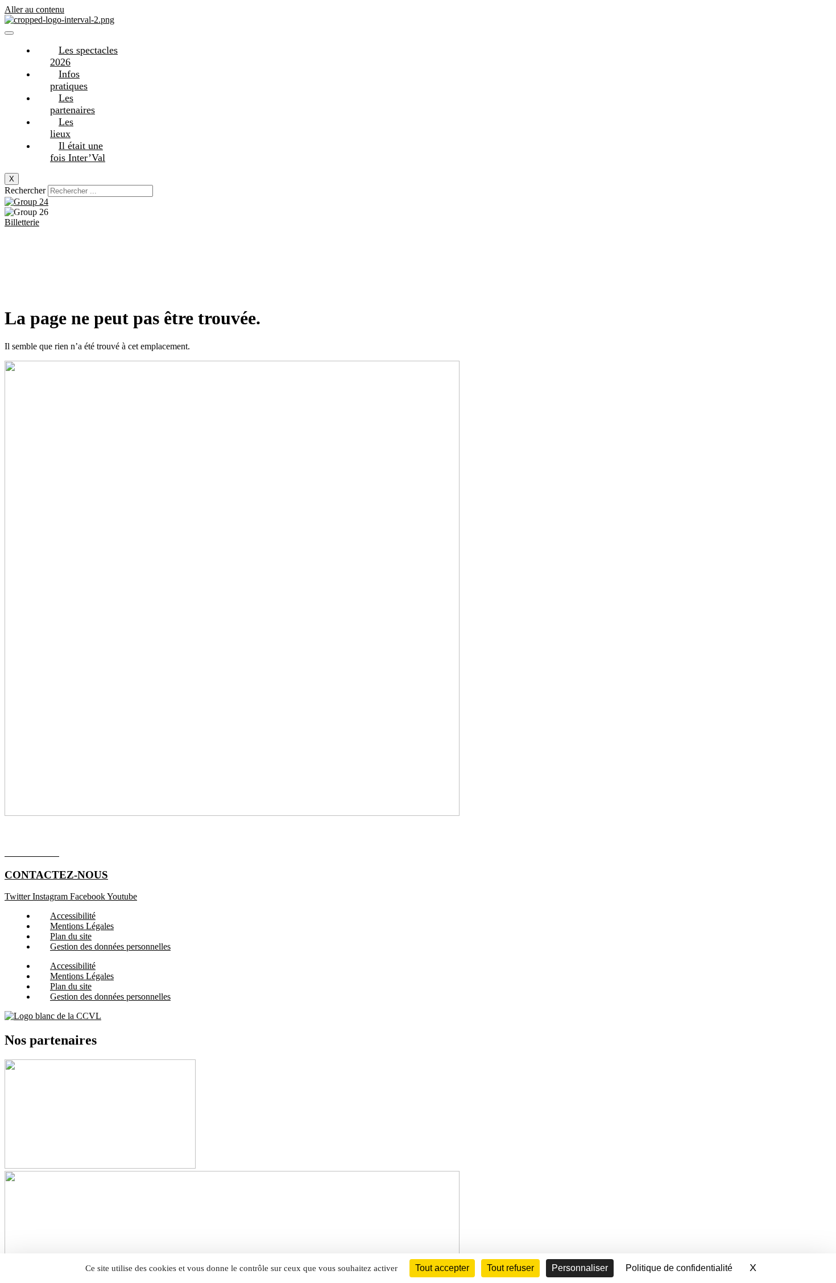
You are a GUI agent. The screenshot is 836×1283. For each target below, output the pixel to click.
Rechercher (26, 190)
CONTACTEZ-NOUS (56, 875)
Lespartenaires (72, 103)
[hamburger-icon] (9, 33)
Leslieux (61, 127)
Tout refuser (510, 1268)
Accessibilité (73, 916)
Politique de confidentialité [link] (679, 1268)
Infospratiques (69, 80)
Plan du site (71, 936)
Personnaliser (580, 1268)
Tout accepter (442, 1268)
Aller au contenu (34, 9)
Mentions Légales (82, 926)
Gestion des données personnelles (110, 946)
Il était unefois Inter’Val (77, 151)
